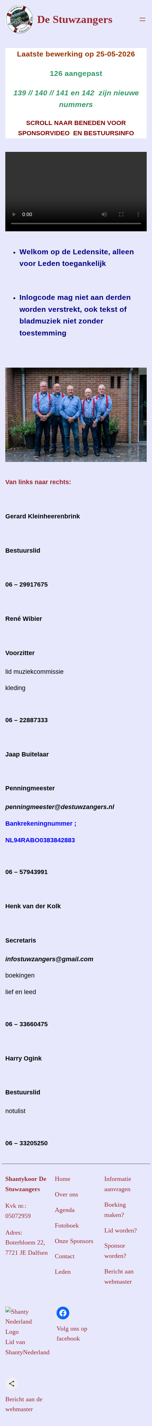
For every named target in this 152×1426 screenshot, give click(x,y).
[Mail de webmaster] (11, 1383)
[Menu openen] (142, 19)
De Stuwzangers (74, 19)
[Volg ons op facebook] (63, 1313)
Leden (63, 1271)
